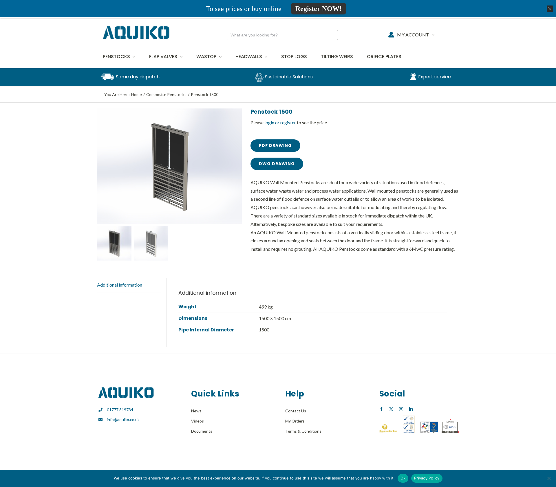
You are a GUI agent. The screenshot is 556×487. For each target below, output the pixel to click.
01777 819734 (120, 409)
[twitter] (391, 409)
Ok (403, 478)
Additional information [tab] (119, 284)
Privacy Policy (427, 478)
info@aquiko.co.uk (123, 419)
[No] (549, 478)
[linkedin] (411, 409)
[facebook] (381, 409)
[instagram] (401, 409)
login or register (280, 122)
